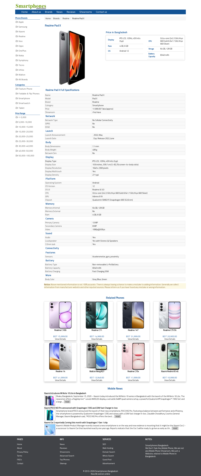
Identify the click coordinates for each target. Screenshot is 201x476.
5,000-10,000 (25, 122)
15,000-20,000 (25, 131)
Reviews (71, 12)
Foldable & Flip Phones (29, 93)
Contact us (101, 12)
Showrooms (85, 12)
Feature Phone (25, 88)
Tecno (21, 65)
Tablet (21, 108)
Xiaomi (21, 31)
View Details (60, 335)
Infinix (21, 69)
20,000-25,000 (25, 136)
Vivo (20, 41)
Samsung (22, 26)
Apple (21, 22)
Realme (21, 36)
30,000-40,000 (25, 146)
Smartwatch (24, 103)
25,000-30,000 (25, 141)
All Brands (23, 79)
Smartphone (24, 98)
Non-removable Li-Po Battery (105, 264)
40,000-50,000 (25, 150)
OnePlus (22, 50)
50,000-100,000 (26, 155)
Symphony (23, 60)
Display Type (50, 161)
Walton (21, 74)
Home (24, 12)
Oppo (21, 46)
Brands (48, 12)
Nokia (21, 55)
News (59, 12)
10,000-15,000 (25, 126)
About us (36, 12)
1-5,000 (22, 117)
